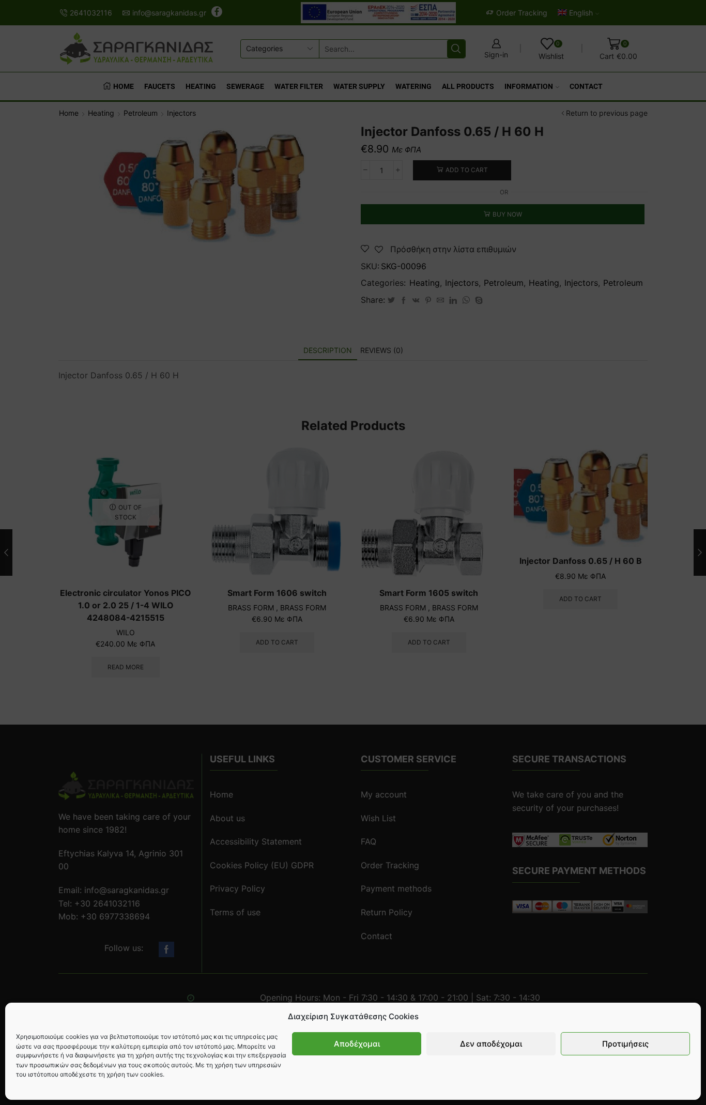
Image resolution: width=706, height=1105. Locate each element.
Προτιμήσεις (625, 1044)
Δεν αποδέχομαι (491, 1044)
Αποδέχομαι (357, 1044)
